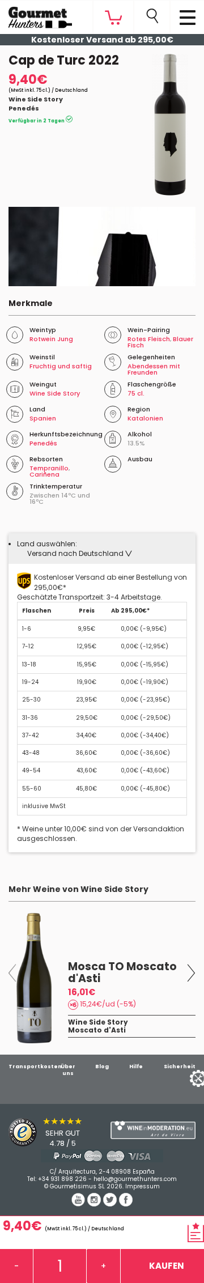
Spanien (42, 418)
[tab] (102, 548)
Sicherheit (180, 1066)
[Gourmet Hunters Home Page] (36, 15)
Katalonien (145, 418)
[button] (79, 553)
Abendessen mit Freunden (154, 369)
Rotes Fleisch (149, 338)
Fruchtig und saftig (60, 366)
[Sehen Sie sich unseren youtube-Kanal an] (79, 1203)
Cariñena (44, 474)
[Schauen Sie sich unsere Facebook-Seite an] (126, 1203)
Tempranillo (49, 468)
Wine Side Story (35, 99)
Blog (102, 1066)
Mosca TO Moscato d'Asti (122, 972)
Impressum (142, 1186)
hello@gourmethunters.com (135, 1179)
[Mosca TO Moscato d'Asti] (34, 978)
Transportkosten (35, 1066)
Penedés (23, 108)
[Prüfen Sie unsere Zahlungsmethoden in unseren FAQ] (102, 1155)
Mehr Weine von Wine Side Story (78, 889)
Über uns (68, 1070)
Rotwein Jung (51, 338)
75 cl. (136, 393)
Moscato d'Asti (97, 1030)
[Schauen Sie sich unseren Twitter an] (111, 1203)
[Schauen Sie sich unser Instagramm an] (95, 1203)
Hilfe (136, 1066)
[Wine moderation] (153, 1130)
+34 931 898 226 (62, 1179)
